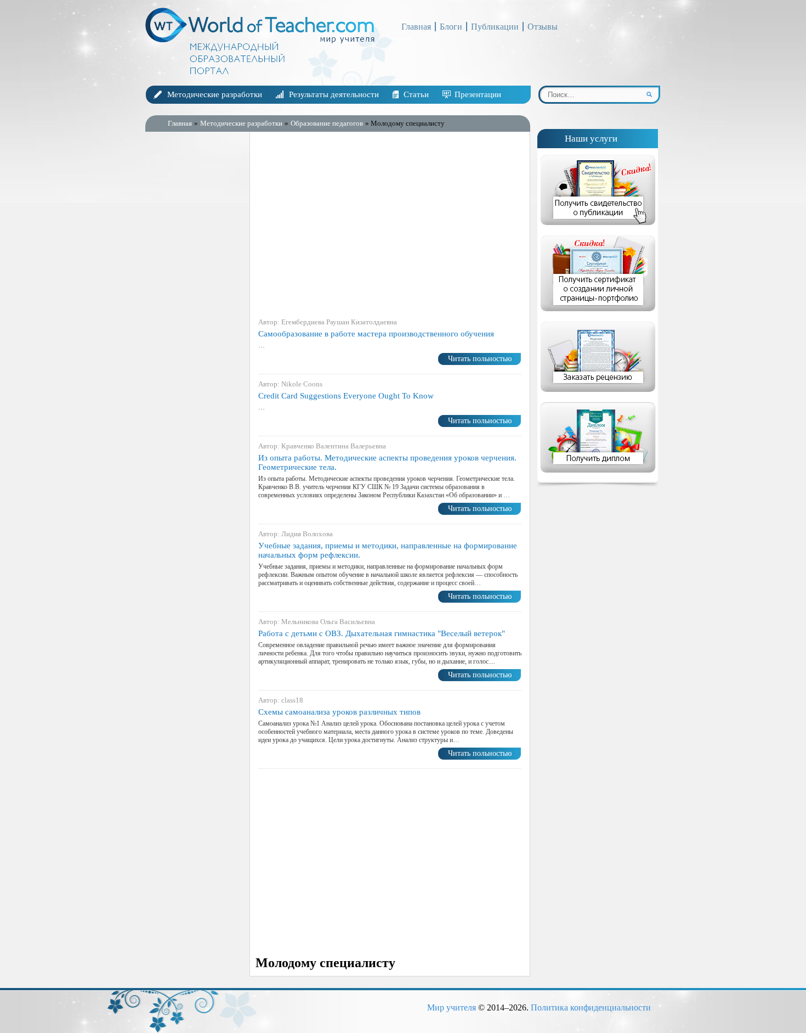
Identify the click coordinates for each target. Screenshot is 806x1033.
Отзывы (542, 26)
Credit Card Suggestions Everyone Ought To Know (346, 395)
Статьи (416, 94)
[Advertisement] (194, 312)
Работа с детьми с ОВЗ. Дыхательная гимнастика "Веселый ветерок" (381, 633)
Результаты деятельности (334, 94)
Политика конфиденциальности (591, 1007)
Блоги (451, 26)
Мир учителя (451, 1007)
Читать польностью (480, 359)
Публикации (495, 26)
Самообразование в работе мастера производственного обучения (376, 333)
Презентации (478, 94)
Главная (416, 26)
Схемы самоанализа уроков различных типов (339, 712)
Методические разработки (214, 94)
